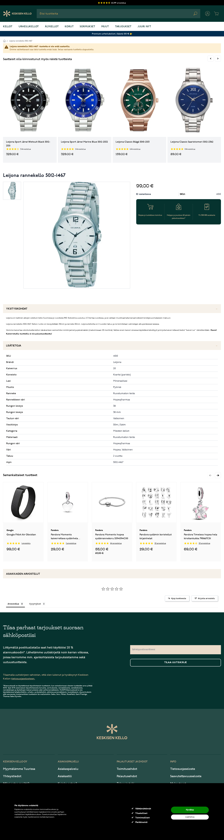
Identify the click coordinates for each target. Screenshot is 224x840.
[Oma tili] (207, 13)
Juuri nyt (144, 26)
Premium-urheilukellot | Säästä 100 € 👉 (112, 33)
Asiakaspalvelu (68, 769)
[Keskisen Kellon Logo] (17, 13)
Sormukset (87, 26)
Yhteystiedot (12, 776)
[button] (218, 475)
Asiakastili (65, 776)
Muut (105, 26)
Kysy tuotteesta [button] (178, 598)
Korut (69, 26)
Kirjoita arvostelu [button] (206, 598)
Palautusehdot (127, 776)
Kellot (7, 26)
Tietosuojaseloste (182, 769)
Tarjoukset (123, 26)
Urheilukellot (29, 26)
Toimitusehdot (127, 769)
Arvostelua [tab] (13, 603)
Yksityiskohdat (16, 309)
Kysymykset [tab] (35, 603)
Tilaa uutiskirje (175, 662)
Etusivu (4, 40)
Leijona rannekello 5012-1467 (20, 41)
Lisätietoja (13, 345)
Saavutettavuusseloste (185, 776)
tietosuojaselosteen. (23, 678)
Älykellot (52, 26)
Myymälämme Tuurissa (19, 769)
